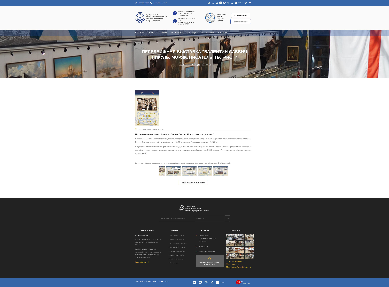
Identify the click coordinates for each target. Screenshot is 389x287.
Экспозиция (177, 33)
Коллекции (192, 33)
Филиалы (162, 33)
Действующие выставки (193, 183)
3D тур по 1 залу (233, 264)
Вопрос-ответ (143, 3)
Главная (183, 65)
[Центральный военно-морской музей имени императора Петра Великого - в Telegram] (228, 3)
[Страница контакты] (216, 3)
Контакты (222, 33)
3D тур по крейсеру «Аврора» (237, 267)
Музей (151, 33)
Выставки (206, 65)
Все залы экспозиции (234, 261)
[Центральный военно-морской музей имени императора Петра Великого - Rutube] (232, 3)
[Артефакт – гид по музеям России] (239, 3)
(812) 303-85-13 (203, 246)
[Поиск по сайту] (213, 3)
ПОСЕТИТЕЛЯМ (207, 33)
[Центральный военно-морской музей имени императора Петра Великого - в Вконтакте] (220, 3)
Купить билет (141, 262)
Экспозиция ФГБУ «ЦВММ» (178, 243)
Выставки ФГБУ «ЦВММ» (177, 247)
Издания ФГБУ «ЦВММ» (177, 255)
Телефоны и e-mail (160, 3)
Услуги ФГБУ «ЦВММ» (176, 259)
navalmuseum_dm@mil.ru (207, 251)
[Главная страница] (209, 3)
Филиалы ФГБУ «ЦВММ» (177, 251)
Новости (139, 33)
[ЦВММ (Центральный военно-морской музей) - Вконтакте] (194, 282)
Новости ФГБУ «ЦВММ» (177, 235)
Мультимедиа (241, 22)
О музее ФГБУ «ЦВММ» (177, 239)
